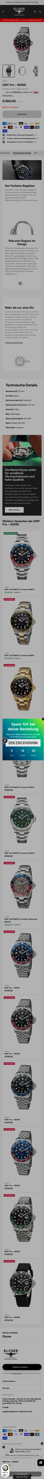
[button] (5, 740)
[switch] (5, 1475)
